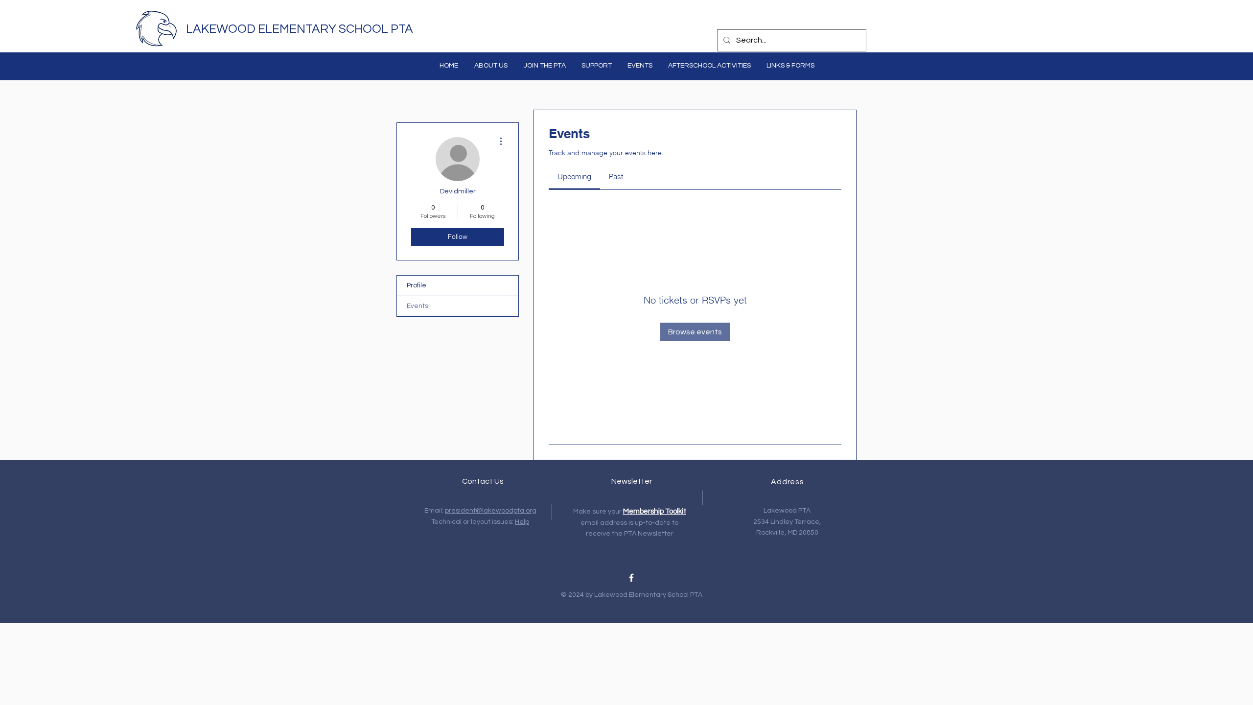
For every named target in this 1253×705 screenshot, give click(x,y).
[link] (574, 176)
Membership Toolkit (654, 511)
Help (522, 521)
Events (417, 306)
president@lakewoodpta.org (490, 510)
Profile (416, 285)
